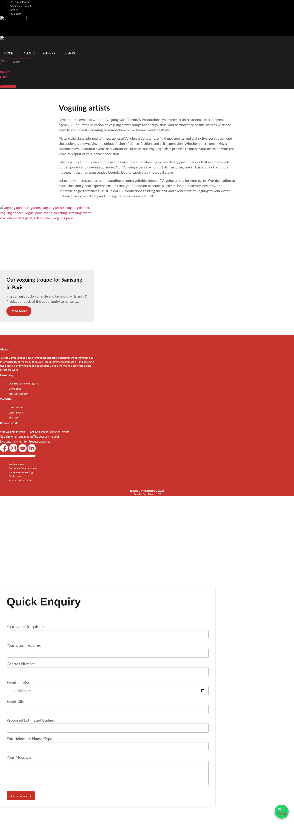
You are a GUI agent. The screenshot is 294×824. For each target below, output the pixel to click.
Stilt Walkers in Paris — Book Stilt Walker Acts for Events (34, 432)
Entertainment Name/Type (29, 739)
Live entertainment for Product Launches (25, 441)
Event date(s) (18, 683)
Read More (19, 311)
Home (9, 53)
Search (5, 60)
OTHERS (49, 53)
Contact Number (21, 664)
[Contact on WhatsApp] (282, 812)
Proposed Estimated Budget (30, 720)
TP (159, 494)
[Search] (34, 62)
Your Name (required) (25, 627)
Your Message (19, 758)
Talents (28, 53)
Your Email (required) (24, 646)
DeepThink (148, 494)
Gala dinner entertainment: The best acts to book (30, 436)
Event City (15, 702)
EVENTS (69, 53)
